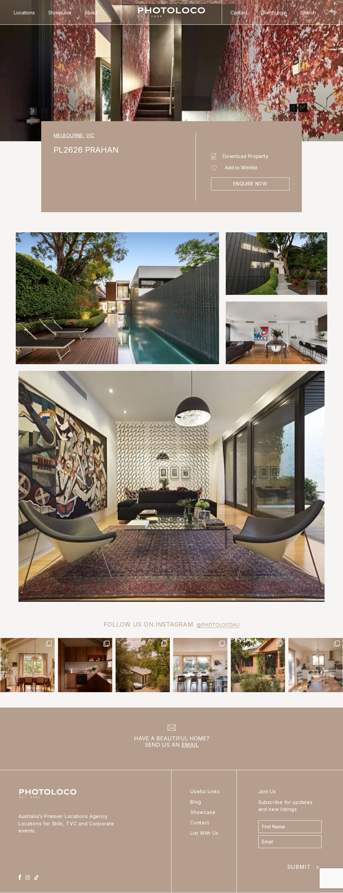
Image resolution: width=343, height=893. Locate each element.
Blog (195, 802)
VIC (90, 135)
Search (308, 12)
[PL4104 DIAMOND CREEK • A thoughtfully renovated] (27, 665)
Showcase (59, 12)
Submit (303, 865)
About (91, 12)
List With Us (204, 833)
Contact (239, 12)
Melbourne (69, 135)
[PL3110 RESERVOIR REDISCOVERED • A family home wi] (200, 665)
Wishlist (325, 13)
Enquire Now (250, 183)
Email (190, 744)
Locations (24, 12)
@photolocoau (218, 625)
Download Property (245, 156)
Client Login (274, 12)
